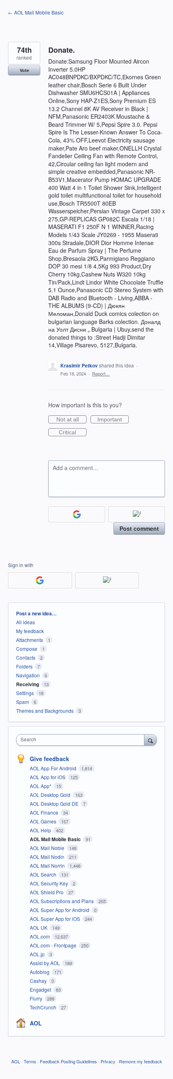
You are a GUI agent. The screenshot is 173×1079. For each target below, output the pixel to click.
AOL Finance (45, 812)
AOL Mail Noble (48, 847)
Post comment (139, 528)
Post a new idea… (36, 613)
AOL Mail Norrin (48, 865)
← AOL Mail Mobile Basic (36, 12)
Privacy (108, 1061)
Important (113, 419)
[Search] (150, 739)
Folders (24, 666)
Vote (24, 70)
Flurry (36, 998)
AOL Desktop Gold (51, 794)
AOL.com (40, 936)
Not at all (71, 419)
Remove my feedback (140, 1061)
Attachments (29, 639)
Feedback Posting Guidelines (68, 1061)
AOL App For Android (54, 768)
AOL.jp (38, 954)
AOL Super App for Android (60, 909)
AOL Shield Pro (47, 892)
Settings (25, 692)
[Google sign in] (76, 514)
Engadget (41, 989)
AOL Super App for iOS (55, 918)
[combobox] (82, 740)
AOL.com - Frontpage (54, 945)
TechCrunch (44, 1007)
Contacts (25, 657)
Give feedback (49, 759)
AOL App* (41, 785)
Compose (26, 648)
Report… (101, 373)
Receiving (27, 684)
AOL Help (41, 830)
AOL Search (44, 874)
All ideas (25, 622)
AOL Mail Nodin (48, 856)
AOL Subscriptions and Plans (62, 900)
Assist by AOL (45, 962)
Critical (72, 432)
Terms (30, 1061)
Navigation (28, 675)
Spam (22, 701)
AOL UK (39, 927)
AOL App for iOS (48, 777)
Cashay (39, 980)
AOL (36, 1023)
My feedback (30, 630)
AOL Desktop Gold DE (55, 803)
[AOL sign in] (136, 514)
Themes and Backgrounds (45, 710)
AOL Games (44, 821)
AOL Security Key (49, 883)
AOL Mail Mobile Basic (56, 839)
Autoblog (40, 971)
